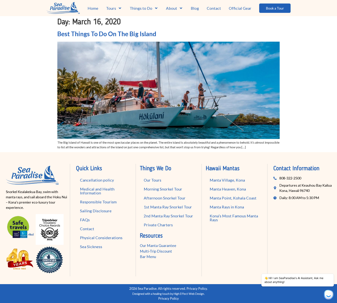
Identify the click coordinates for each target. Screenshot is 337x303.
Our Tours (152, 180)
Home (93, 8)
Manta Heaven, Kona (228, 189)
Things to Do (141, 8)
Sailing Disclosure (96, 210)
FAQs (85, 219)
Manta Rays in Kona (227, 207)
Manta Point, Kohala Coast (233, 198)
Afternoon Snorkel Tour (164, 198)
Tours (111, 8)
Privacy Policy (196, 288)
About (171, 8)
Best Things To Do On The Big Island (106, 34)
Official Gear (240, 8)
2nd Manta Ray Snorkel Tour (168, 215)
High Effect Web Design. (189, 293)
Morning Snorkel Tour (163, 189)
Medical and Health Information (97, 191)
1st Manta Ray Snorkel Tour (168, 207)
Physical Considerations (101, 237)
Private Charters (158, 224)
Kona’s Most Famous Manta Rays (234, 217)
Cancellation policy (97, 180)
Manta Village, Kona (227, 180)
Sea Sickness (91, 246)
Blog (195, 8)
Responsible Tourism (98, 201)
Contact (214, 8)
